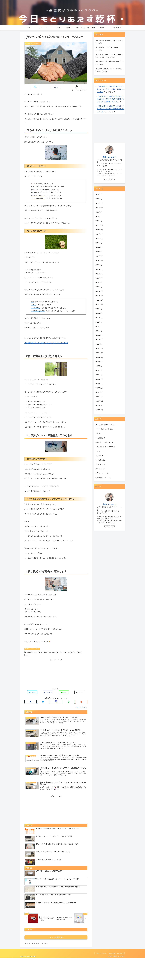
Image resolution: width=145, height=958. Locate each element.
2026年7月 (99, 199)
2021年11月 (99, 353)
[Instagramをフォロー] (56, 702)
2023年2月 (99, 287)
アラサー (35, 652)
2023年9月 (99, 265)
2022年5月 (99, 326)
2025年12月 (100, 208)
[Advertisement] (55, 673)
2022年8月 (99, 313)
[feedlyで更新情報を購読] (69, 702)
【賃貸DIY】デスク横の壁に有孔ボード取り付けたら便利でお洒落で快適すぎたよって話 (110, 89)
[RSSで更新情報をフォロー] (81, 702)
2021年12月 (100, 348)
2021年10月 (100, 357)
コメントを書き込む (56, 937)
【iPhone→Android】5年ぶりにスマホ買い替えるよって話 (109, 70)
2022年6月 (99, 322)
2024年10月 (100, 230)
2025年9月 (99, 212)
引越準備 (74, 652)
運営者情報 (112, 953)
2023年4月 (99, 278)
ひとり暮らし (53, 652)
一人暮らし (60, 652)
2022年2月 (99, 339)
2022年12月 (100, 296)
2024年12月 (100, 225)
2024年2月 (99, 252)
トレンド (99, 451)
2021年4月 (99, 383)
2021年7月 (99, 370)
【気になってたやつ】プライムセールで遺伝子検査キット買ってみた (109, 56)
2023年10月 (100, 260)
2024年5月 (99, 238)
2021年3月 (99, 388)
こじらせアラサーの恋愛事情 (105, 447)
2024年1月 (99, 256)
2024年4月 (99, 243)
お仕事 (98, 433)
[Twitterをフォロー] (43, 702)
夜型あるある (100, 469)
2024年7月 (99, 234)
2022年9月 (99, 309)
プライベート (100, 455)
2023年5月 (99, 274)
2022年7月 (99, 318)
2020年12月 (100, 401)
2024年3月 (99, 247)
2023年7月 (99, 269)
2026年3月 (99, 203)
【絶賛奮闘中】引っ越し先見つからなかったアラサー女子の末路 (46, 343)
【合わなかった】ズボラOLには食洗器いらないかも (109, 63)
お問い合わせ (120, 953)
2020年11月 (99, 405)
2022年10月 (100, 304)
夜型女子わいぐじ (111, 102)
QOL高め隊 (28, 652)
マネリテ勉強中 (101, 460)
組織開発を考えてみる (103, 477)
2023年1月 (99, 291)
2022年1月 (99, 344)
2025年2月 (99, 221)
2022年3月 (99, 335)
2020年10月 (100, 410)
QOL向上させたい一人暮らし (32, 648)
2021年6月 (99, 375)
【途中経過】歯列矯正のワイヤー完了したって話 (109, 42)
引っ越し (68, 652)
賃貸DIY (28, 655)
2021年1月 (99, 397)
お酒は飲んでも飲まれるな (105, 442)
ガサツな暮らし (43, 652)
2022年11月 (99, 300)
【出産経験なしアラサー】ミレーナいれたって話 (109, 49)
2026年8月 (99, 194)
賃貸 (80, 652)
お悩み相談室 (100, 438)
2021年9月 (99, 361)
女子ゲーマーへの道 (102, 473)
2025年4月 (99, 216)
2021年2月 (99, 392)
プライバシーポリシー (101, 953)
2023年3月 (99, 282)
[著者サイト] (30, 702)
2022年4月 (99, 331)
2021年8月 (99, 366)
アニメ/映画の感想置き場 (104, 429)
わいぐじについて (102, 464)
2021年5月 (99, 379)
